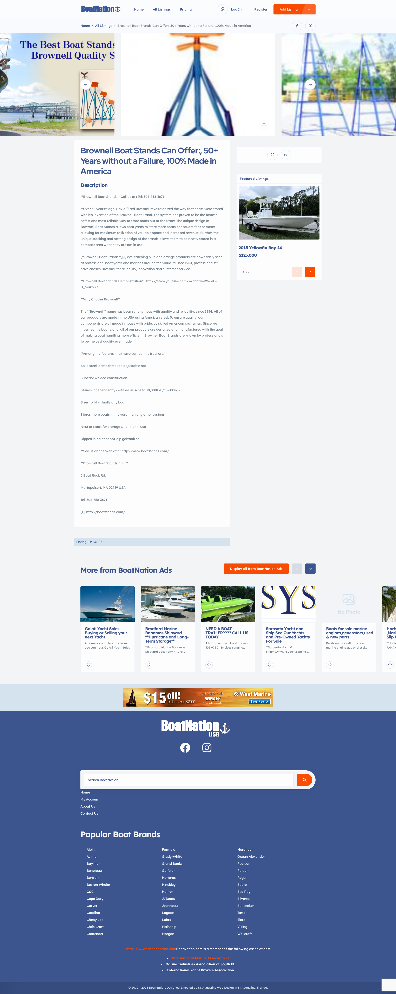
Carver (92, 906)
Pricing (186, 9)
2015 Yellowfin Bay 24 (260, 247)
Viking (242, 927)
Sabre (242, 885)
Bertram (93, 877)
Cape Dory (95, 899)
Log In (236, 9)
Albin (91, 849)
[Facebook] (185, 747)
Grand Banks (172, 863)
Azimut (92, 856)
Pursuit (243, 870)
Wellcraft (244, 934)
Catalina (93, 913)
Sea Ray (243, 892)
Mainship (169, 927)
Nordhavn (245, 849)
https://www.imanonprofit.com (151, 949)
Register (260, 9)
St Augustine (246, 987)
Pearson (243, 863)
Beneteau (94, 870)
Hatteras (169, 877)
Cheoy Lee (95, 920)
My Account (89, 799)
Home (139, 9)
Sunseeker (245, 906)
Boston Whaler (98, 885)
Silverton (244, 899)
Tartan (242, 913)
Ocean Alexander (251, 856)
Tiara (241, 920)
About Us (87, 806)
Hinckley (169, 885)
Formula (168, 849)
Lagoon (168, 913)
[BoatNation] (101, 9)
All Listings (162, 9)
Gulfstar (168, 870)
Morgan (168, 934)
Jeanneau (170, 906)
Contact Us (89, 813)
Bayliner (93, 863)
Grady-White (172, 856)
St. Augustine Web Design (216, 987)
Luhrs (166, 920)
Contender (95, 934)
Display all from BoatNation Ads (256, 569)
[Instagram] (207, 747)
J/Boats (168, 899)
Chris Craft (95, 927)
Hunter (167, 892)
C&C (90, 892)
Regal (241, 877)
